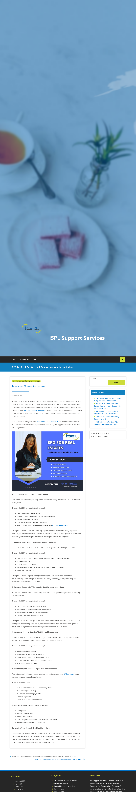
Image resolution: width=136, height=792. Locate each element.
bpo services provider (20, 381)
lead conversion (34, 381)
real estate (41, 386)
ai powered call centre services (65, 780)
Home (14, 360)
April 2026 (19, 789)
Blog (34, 360)
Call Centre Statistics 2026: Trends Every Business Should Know (107, 399)
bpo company (59, 789)
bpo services (31, 386)
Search (93, 379)
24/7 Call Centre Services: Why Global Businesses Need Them (106, 423)
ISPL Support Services (77, 337)
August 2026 (20, 781)
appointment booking (60, 525)
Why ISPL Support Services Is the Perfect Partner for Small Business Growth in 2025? (44, 757)
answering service (61, 783)
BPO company (69, 674)
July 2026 (19, 784)
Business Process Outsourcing (35, 410)
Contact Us (24, 360)
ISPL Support (18, 386)
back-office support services (47, 421)
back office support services (64, 786)
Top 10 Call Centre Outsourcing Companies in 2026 (106, 418)
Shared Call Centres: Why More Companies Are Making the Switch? (58, 759)
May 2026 (19, 787)
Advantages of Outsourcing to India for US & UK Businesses (106, 412)
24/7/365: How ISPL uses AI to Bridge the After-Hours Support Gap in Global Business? (107, 406)
